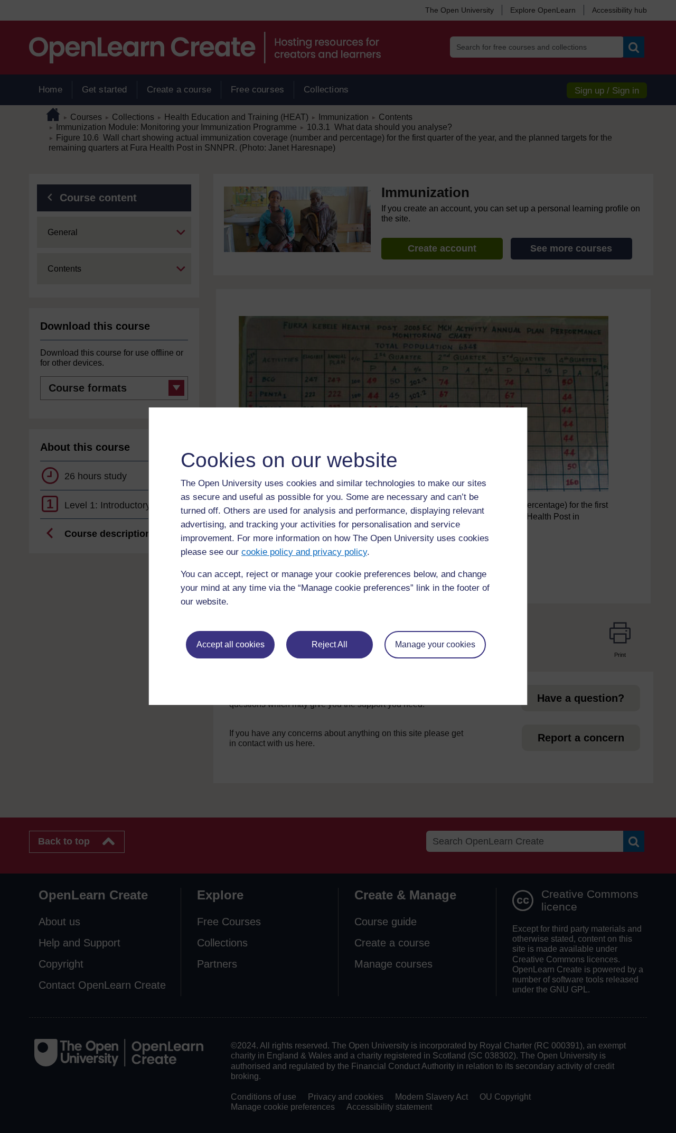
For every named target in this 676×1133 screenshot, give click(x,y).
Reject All (330, 644)
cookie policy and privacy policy (304, 552)
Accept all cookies (230, 644)
